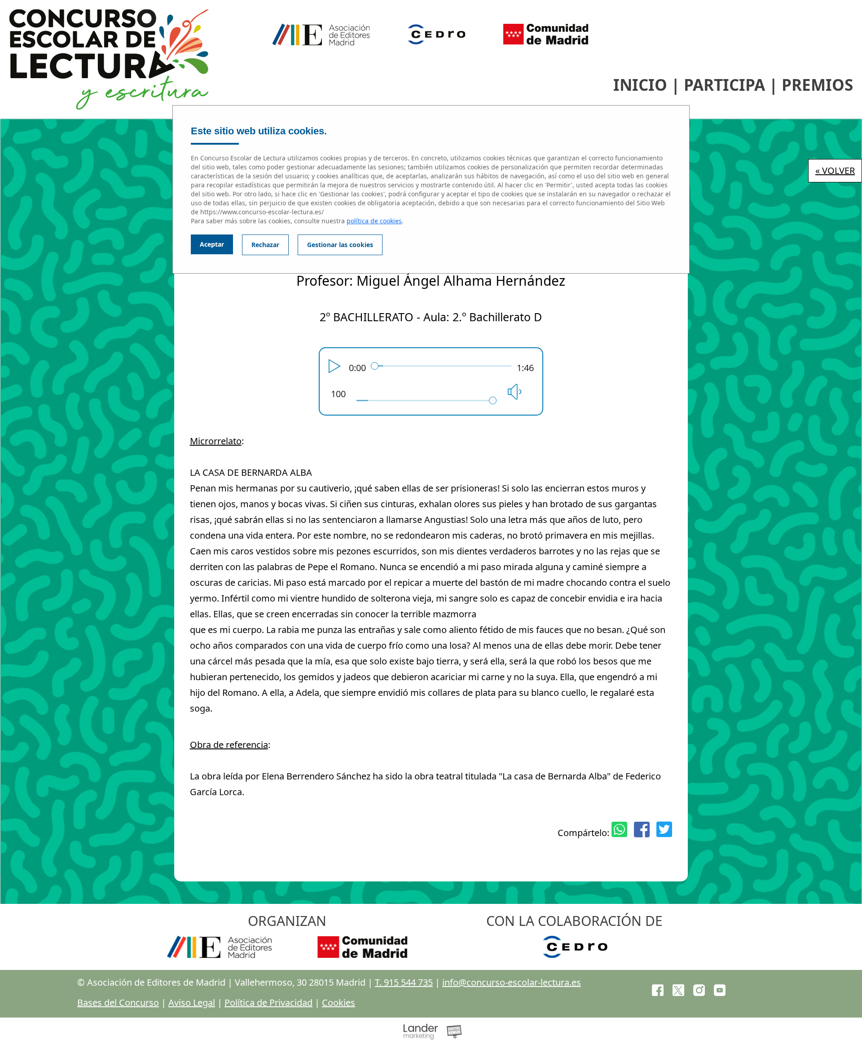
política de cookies (374, 221)
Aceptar (212, 244)
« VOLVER (835, 170)
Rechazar (265, 244)
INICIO (640, 84)
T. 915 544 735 (404, 982)
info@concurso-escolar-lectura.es (511, 982)
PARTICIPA (724, 84)
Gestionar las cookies (340, 244)
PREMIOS (817, 84)
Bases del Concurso (118, 1002)
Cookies (338, 1002)
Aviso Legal (191, 1002)
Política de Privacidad (268, 1002)
